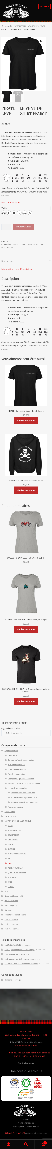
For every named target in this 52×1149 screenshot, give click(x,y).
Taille (4, 208)
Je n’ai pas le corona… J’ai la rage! (20, 949)
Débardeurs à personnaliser (23, 792)
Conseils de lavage (13, 980)
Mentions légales (26, 1122)
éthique (36, 1071)
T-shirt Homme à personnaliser (24, 802)
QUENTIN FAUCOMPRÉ (17, 872)
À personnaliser (11, 750)
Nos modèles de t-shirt (14, 896)
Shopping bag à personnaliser (21, 778)
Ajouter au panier (23, 227)
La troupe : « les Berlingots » (17, 959)
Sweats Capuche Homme (15, 915)
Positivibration (11, 954)
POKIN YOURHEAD (15, 868)
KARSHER (11, 849)
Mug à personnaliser (16, 764)
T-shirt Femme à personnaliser (24, 797)
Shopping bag (11, 905)
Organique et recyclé (17, 769)
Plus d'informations (10, 202)
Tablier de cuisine (15, 807)
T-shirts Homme (12, 929)
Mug (6, 891)
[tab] (26, 261)
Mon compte (8, 1144)
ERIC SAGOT (13, 839)
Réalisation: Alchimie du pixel (36, 1133)
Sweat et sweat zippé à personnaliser (24, 783)
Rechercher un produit (10, 728)
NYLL (10, 858)
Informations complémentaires (16, 269)
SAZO (10, 882)
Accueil (8, 26)
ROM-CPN (12, 877)
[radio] (3, 213)
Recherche (26, 1144)
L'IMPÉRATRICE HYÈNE (17, 853)
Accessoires (10, 811)
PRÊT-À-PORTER (11, 900)
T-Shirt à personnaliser (18, 788)
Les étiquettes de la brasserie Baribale (21, 963)
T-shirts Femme (11, 924)
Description (6, 261)
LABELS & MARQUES (13, 945)
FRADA (10, 844)
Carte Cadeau (10, 816)
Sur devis (8, 910)
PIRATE (42, 26)
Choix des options (26, 420)
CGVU (26, 1119)
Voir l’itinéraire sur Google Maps (27, 1042)
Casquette (12, 755)
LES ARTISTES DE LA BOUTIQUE (25, 26)
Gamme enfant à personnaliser (21, 760)
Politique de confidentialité (26, 1126)
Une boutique (20, 1071)
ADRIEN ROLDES (14, 830)
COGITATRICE (13, 835)
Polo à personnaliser (16, 774)
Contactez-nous (26, 1062)
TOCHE (11, 886)
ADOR (10, 825)
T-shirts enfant (11, 919)
